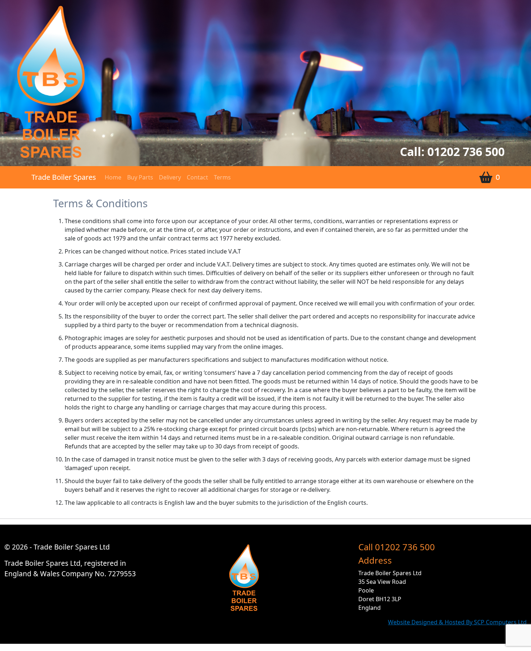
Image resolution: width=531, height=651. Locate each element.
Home (113, 177)
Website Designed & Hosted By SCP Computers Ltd (457, 622)
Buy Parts (140, 177)
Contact (197, 177)
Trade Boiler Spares (63, 177)
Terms (222, 177)
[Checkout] (485, 177)
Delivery (170, 177)
